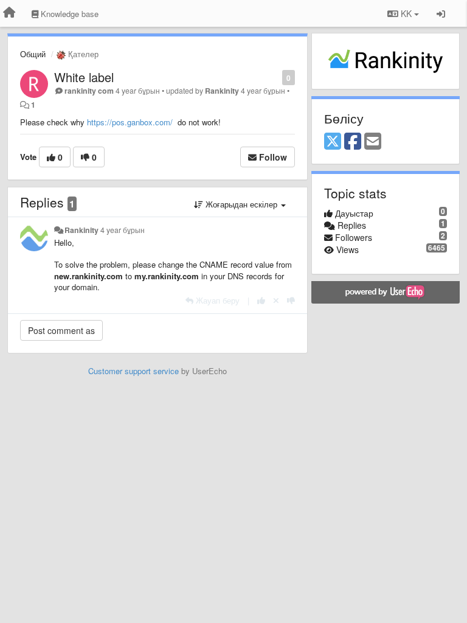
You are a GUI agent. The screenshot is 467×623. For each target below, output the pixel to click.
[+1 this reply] (261, 300)
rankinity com (89, 90)
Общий (33, 54)
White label (84, 77)
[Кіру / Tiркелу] (441, 13)
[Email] (372, 141)
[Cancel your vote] (276, 300)
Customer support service (133, 371)
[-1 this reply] (291, 300)
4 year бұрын (122, 229)
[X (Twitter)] (332, 141)
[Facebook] (352, 141)
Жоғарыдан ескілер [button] (241, 204)
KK (406, 13)
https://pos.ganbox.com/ (130, 122)
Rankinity (222, 90)
